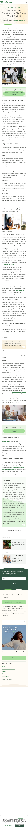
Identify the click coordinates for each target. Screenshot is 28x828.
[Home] (6, 2)
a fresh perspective (19, 290)
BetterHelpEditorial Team (20, 18)
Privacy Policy (20, 818)
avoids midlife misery (9, 264)
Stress (18, 7)
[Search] (25, 622)
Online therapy (5, 441)
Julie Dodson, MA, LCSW (19, 20)
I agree (19, 825)
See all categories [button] (7, 680)
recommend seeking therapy (19, 392)
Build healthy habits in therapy (14, 602)
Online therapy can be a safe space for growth (14, 93)
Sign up (14, 584)
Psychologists (5, 676)
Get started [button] (14, 658)
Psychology (4, 671)
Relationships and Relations (8, 669)
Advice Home (11, 7)
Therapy (4, 673)
